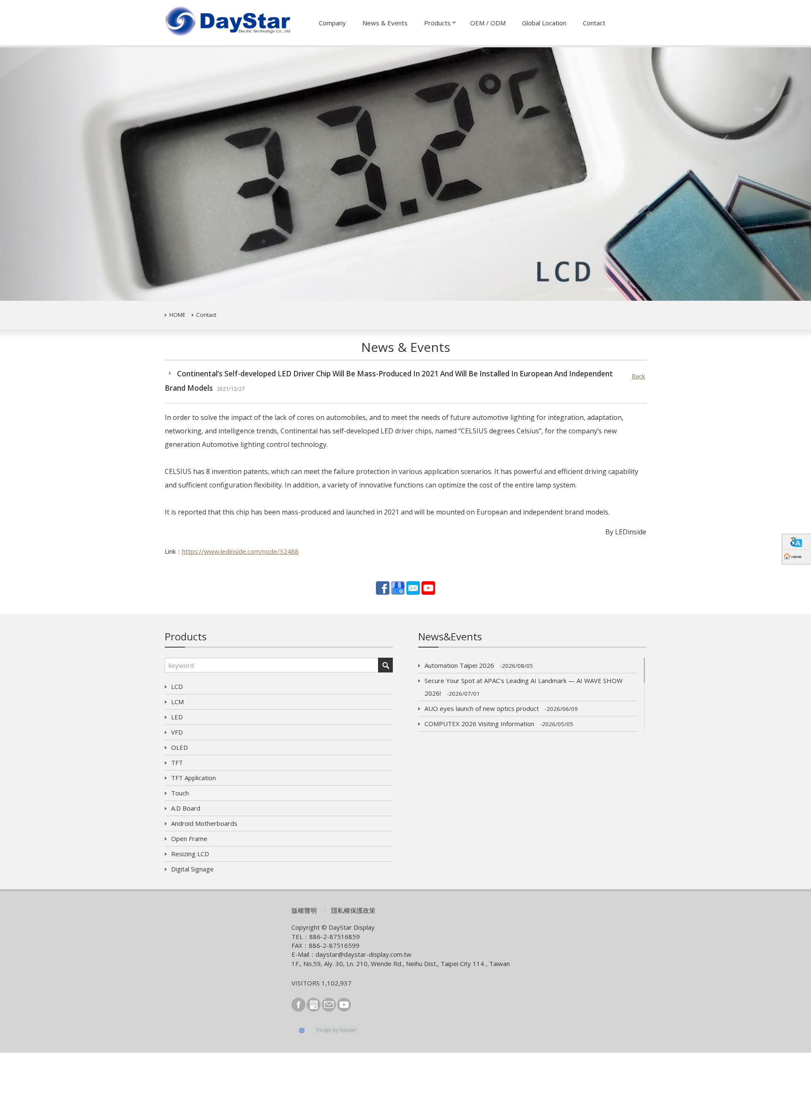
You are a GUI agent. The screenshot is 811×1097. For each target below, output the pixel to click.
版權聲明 (304, 910)
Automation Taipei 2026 (479, 665)
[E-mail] (413, 587)
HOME (177, 314)
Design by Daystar (336, 1029)
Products (437, 23)
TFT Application (193, 777)
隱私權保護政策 (353, 910)
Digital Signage (192, 869)
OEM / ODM (488, 23)
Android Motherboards (204, 823)
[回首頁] (796, 556)
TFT (177, 762)
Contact (594, 23)
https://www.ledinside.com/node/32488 (240, 551)
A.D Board (185, 808)
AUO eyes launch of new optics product (501, 708)
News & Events (385, 23)
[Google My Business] (398, 587)
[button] (61, 174)
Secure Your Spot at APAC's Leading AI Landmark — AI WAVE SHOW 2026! (524, 686)
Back (638, 376)
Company (332, 23)
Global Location (544, 23)
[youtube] (428, 587)
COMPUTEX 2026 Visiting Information (499, 723)
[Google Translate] (796, 542)
